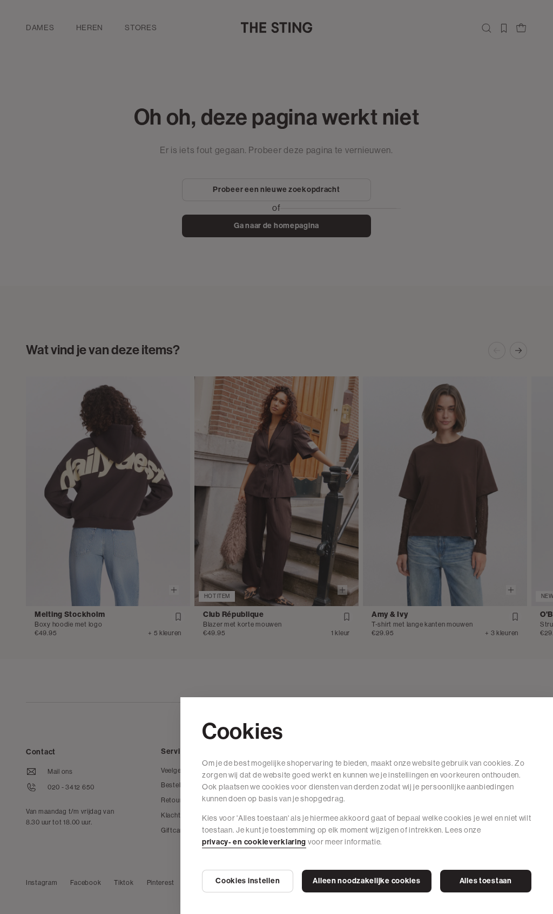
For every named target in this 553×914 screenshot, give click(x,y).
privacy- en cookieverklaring (254, 842)
